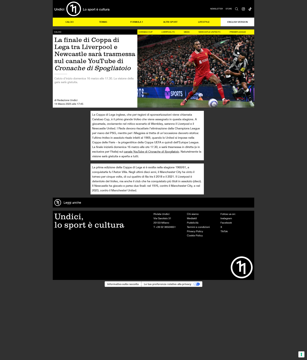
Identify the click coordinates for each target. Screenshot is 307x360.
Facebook (226, 222)
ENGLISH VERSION (237, 21)
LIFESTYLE (204, 21)
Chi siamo (193, 214)
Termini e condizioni (198, 226)
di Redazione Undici (66, 100)
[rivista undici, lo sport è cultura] (82, 9)
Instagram (226, 218)
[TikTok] (250, 8)
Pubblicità (192, 222)
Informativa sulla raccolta (123, 284)
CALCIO (69, 21)
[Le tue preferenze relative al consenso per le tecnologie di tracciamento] (301, 354)
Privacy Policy (195, 231)
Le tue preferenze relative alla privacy (167, 284)
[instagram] (243, 8)
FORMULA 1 (136, 21)
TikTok (224, 231)
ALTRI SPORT (170, 21)
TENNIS (103, 21)
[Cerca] (236, 8)
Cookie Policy (195, 235)
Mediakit (192, 218)
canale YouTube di (151, 151)
